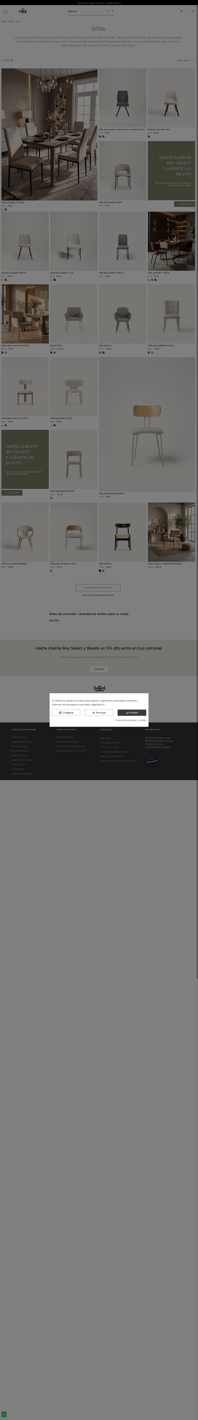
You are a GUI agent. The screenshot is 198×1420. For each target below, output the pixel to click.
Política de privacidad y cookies (130, 720)
